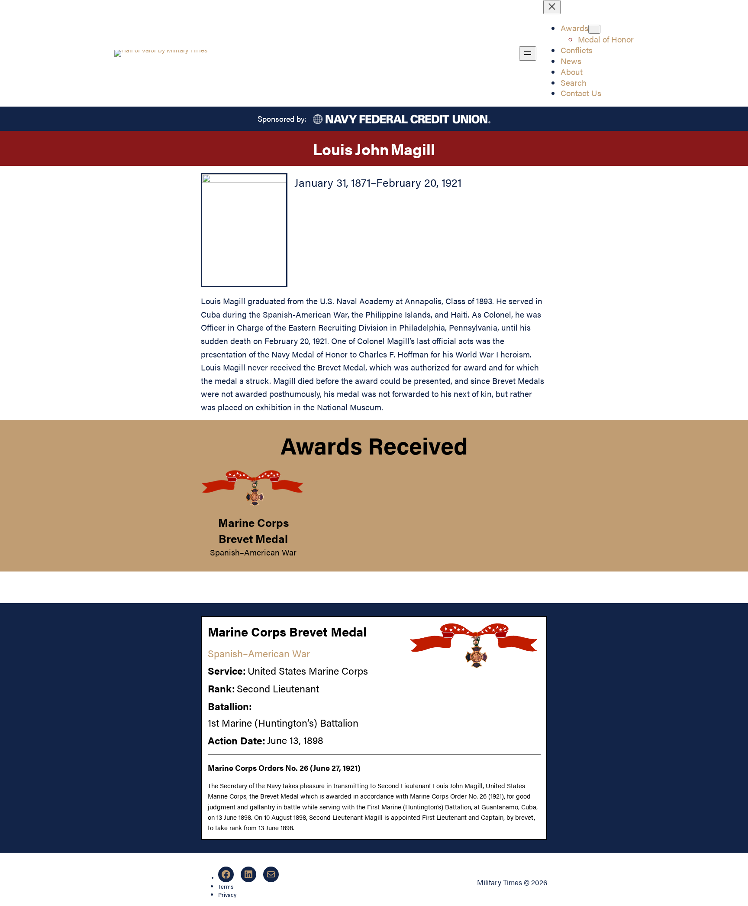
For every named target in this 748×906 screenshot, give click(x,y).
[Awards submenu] (594, 29)
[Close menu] (552, 7)
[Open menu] (527, 53)
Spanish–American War (253, 552)
